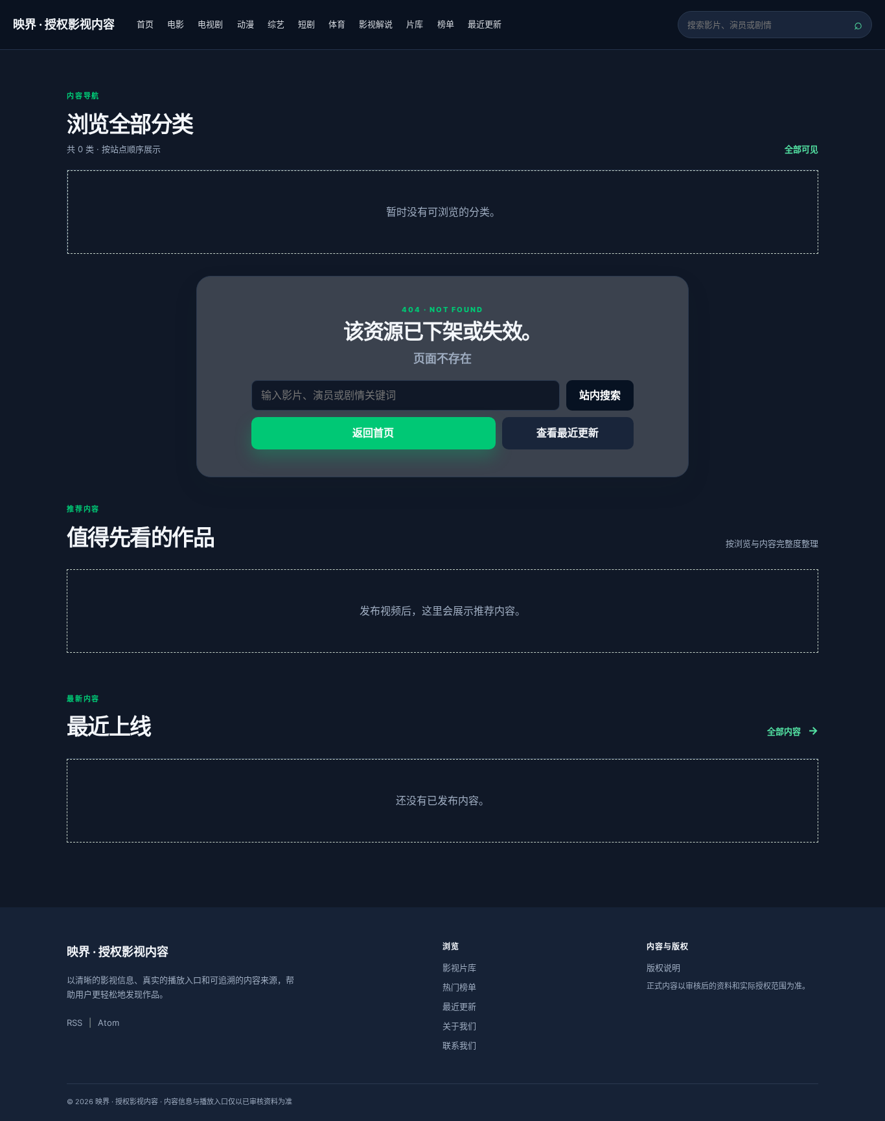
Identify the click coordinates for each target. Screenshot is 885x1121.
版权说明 (663, 967)
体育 (336, 24)
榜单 (445, 24)
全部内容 (792, 730)
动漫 (245, 24)
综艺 (276, 24)
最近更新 (484, 24)
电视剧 (210, 24)
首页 (145, 24)
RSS (74, 1022)
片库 (414, 24)
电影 (175, 24)
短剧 (306, 24)
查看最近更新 (567, 432)
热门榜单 (459, 987)
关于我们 (459, 1026)
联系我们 (459, 1045)
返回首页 (373, 432)
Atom (108, 1022)
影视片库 (459, 967)
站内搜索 (600, 395)
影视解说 (376, 24)
